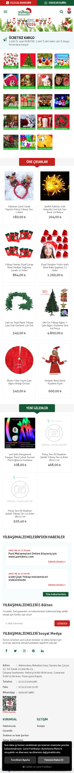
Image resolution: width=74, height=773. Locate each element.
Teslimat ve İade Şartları (16, 735)
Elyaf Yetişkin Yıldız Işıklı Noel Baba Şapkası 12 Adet (55, 267)
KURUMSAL (10, 719)
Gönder (62, 623)
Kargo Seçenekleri (13, 740)
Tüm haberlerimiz (56, 594)
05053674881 (57, 2)
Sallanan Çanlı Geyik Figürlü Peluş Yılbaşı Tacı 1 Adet (19, 209)
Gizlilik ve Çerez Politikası (38, 766)
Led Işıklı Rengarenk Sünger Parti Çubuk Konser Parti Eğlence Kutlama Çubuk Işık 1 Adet (20, 457)
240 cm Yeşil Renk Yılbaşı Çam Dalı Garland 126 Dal (19, 324)
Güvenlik (7, 730)
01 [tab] (37, 32)
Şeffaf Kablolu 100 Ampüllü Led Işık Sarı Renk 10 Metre (54, 209)
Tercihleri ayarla (20, 760)
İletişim (41, 726)
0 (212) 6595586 (20, 2)
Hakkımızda (9, 726)
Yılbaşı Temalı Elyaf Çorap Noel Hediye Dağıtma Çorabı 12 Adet (19, 267)
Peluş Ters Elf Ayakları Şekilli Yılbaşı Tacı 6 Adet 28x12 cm (54, 457)
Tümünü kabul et (53, 760)
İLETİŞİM (42, 719)
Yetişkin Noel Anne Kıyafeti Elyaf (54, 382)
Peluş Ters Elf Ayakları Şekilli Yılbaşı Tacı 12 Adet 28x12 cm (19, 513)
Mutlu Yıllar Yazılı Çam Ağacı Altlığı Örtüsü (19, 382)
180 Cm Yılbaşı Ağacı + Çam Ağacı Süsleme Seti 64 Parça (55, 325)
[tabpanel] (37, 25)
